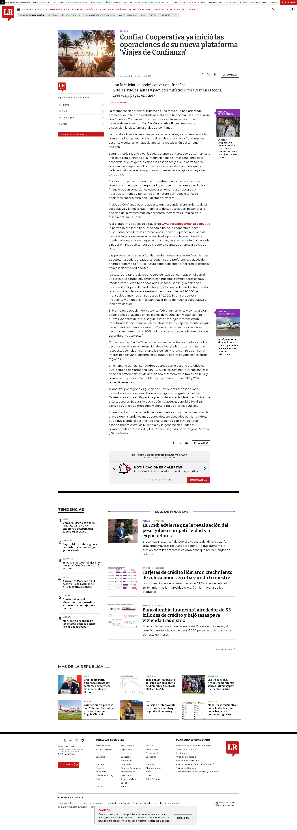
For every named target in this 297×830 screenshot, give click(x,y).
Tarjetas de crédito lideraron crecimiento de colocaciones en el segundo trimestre (187, 575)
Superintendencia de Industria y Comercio (197, 771)
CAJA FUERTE (160, 9)
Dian (143, 15)
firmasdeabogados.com (145, 803)
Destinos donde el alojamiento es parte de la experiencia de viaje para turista (79, 604)
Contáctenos (182, 753)
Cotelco (152, 15)
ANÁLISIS (121, 9)
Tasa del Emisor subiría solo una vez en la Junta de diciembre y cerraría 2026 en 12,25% (161, 684)
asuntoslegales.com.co (69, 803)
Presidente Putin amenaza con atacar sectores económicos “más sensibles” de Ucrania (97, 686)
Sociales (99, 786)
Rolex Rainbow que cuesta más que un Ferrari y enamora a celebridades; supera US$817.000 (79, 527)
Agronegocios (102, 745)
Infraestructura (128, 771)
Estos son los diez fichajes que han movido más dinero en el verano (81, 565)
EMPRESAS (56, 9)
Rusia (86, 676)
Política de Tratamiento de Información (195, 764)
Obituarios (126, 775)
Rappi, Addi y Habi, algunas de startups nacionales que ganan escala (80, 547)
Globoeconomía (154, 768)
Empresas (100, 764)
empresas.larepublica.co (117, 803)
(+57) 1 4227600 (66, 754)
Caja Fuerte (126, 749)
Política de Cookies (158, 820)
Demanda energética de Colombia (99, 15)
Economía (151, 757)
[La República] (8, 13)
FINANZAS (27, 9)
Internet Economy (104, 775)
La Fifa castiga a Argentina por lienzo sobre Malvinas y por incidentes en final (221, 684)
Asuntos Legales (103, 749)
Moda (65, 519)
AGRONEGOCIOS (104, 9)
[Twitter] (208, 74)
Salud (66, 577)
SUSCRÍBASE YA (198, 480)
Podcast (99, 779)
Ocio (148, 775)
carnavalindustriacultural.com (72, 807)
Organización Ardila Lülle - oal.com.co (225, 803)
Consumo (100, 757)
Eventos (150, 764)
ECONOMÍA (41, 9)
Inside (149, 771)
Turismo (67, 596)
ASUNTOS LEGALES (140, 9)
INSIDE (191, 9)
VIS (174, 15)
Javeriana (53, 15)
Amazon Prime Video (128, 15)
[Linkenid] (72, 740)
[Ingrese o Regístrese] (292, 9)
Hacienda (150, 676)
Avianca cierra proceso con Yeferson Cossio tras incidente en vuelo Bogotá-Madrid (99, 710)
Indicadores (101, 771)
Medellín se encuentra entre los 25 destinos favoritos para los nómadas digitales (222, 710)
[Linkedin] (215, 74)
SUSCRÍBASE (288, 2)
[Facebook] (202, 74)
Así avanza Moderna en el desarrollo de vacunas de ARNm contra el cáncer (79, 584)
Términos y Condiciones (188, 760)
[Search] (273, 9)
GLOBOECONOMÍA (82, 9)
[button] (113, 469)
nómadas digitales (70, 15)
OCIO (67, 9)
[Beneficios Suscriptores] (282, 9)
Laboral (67, 617)
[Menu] (19, 9)
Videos (124, 786)
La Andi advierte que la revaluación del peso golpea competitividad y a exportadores (185, 530)
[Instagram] (77, 740)
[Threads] (83, 740)
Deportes (68, 559)
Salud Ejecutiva (153, 779)
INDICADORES (178, 9)
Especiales (126, 764)
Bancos (149, 701)
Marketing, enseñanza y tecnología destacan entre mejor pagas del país (79, 623)
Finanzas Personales (131, 768)
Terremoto (164, 15)
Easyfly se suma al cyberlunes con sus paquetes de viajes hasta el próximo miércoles (228, 346)
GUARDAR (231, 75)
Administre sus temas (73, 134)
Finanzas (99, 768)
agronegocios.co (93, 803)
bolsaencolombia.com (171, 803)
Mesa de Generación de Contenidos (194, 745)
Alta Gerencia (127, 745)
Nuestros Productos (186, 749)
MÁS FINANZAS (224, 649)
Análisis (149, 745)
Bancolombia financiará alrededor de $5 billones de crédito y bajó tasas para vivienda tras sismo (186, 615)
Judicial (88, 701)
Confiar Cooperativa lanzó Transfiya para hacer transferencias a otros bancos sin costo (227, 148)
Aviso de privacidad (186, 757)
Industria (68, 540)
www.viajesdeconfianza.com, (183, 223)
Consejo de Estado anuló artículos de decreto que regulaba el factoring (161, 708)
